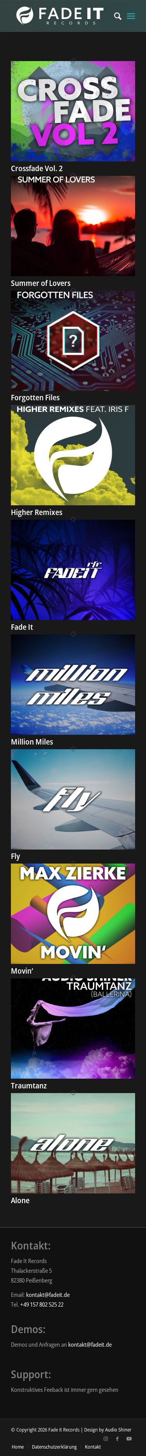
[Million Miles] (73, 732)
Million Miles (32, 741)
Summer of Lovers (40, 283)
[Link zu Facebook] (117, 1438)
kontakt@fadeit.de (48, 1294)
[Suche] (113, 16)
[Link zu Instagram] (106, 1438)
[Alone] (73, 1191)
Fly (15, 856)
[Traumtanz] (73, 1076)
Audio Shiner (118, 1429)
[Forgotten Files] (73, 388)
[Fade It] (73, 618)
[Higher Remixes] (73, 503)
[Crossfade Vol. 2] (73, 159)
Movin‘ (22, 970)
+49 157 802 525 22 (41, 1304)
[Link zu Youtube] (129, 1438)
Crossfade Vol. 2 (37, 168)
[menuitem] (113, 16)
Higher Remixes (36, 512)
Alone (20, 1200)
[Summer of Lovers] (73, 274)
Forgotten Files (35, 397)
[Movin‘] (73, 961)
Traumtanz (29, 1085)
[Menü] (131, 16)
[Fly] (73, 847)
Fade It (22, 627)
